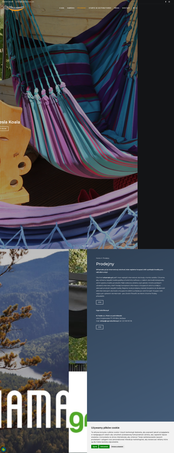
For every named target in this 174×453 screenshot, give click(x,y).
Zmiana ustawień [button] (117, 446)
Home (98, 258)
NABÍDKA (70, 8)
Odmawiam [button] (104, 446)
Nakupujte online (53, 128)
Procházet (37, 128)
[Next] (171, 125)
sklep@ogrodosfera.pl (109, 321)
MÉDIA (116, 8)
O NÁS (61, 8)
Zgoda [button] (95, 446)
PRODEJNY (81, 8)
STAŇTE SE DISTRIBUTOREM (100, 8)
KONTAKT (126, 8)
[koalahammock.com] (14, 8)
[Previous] (3, 125)
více (99, 302)
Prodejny (106, 258)
